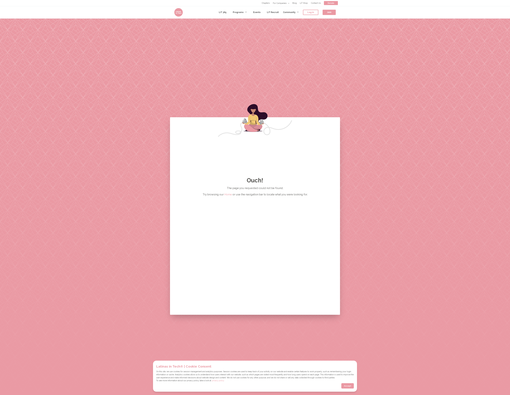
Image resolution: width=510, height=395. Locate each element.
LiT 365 (222, 12)
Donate (331, 3)
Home (228, 194)
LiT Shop (304, 3)
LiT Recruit (273, 12)
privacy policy (218, 380)
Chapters (266, 3)
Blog (294, 3)
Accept (347, 386)
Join (329, 12)
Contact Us (316, 3)
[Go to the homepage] (178, 12)
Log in (310, 12)
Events (257, 12)
